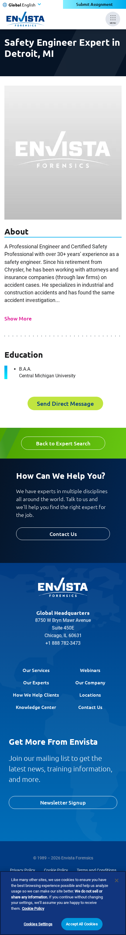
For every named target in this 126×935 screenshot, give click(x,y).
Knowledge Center (36, 707)
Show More (18, 318)
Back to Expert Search (63, 443)
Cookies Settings (38, 924)
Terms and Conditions (96, 870)
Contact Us (63, 533)
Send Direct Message (65, 403)
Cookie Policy (56, 870)
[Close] (116, 880)
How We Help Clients (36, 694)
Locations (90, 694)
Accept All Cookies (82, 924)
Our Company (90, 682)
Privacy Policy (22, 870)
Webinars (90, 670)
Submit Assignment (94, 4)
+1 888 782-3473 (63, 643)
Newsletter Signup (63, 802)
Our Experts (36, 682)
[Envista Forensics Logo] (63, 587)
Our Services (36, 670)
